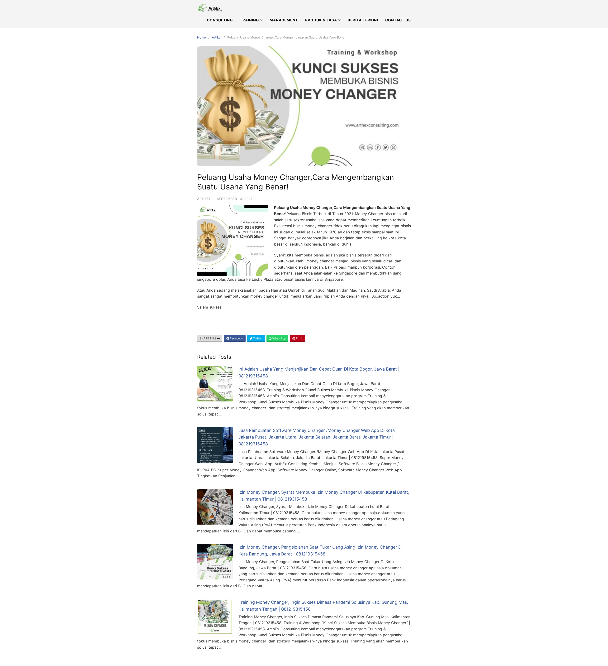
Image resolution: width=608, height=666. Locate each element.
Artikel (216, 37)
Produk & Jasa (321, 20)
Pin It (299, 338)
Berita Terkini (363, 20)
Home (201, 37)
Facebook (236, 338)
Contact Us (398, 20)
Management (284, 20)
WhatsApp (279, 338)
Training (249, 20)
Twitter (257, 338)
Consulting (220, 20)
